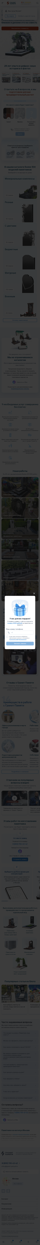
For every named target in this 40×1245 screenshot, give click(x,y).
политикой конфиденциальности (17, 639)
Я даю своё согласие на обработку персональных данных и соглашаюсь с (19, 638)
